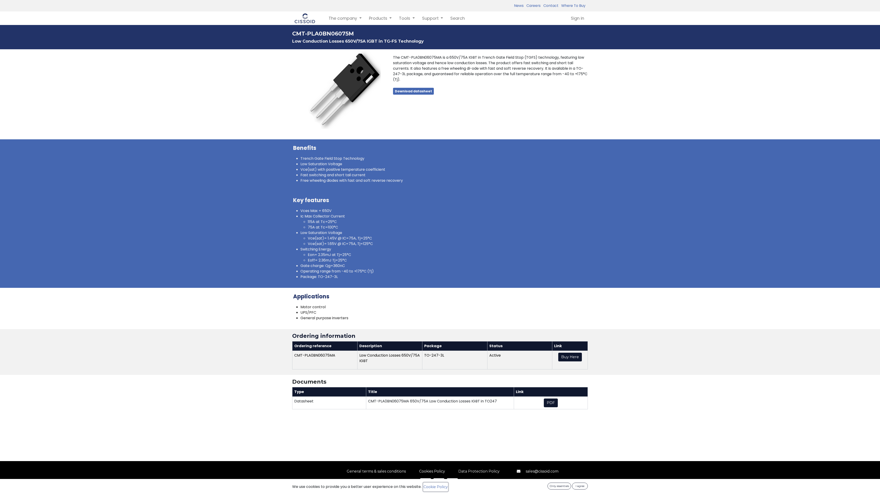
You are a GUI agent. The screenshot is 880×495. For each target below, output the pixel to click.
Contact (550, 5)
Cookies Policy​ (432, 471)
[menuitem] (457, 18)
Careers (533, 5)
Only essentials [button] (559, 486)
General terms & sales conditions (376, 471)
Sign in (577, 18)
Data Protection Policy (479, 471)
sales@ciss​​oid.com (542, 471)
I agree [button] (580, 486)
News (519, 5)
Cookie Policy (436, 487)
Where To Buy (572, 5)
